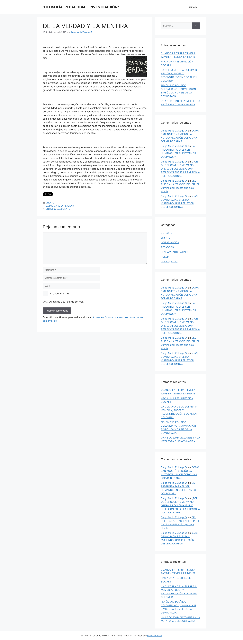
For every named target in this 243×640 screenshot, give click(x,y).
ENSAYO (50, 202)
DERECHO (166, 233)
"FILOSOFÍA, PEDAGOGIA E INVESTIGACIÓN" (81, 7)
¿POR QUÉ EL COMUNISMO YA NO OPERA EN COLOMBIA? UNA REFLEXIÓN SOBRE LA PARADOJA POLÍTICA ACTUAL (180, 168)
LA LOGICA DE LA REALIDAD (60, 206)
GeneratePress (154, 635)
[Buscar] (196, 25)
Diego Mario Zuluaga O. (174, 130)
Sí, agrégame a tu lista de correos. (64, 301)
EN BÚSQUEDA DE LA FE (58, 209)
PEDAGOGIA (168, 247)
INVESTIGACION (170, 242)
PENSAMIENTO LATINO (174, 252)
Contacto (192, 7)
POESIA (165, 256)
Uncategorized (169, 261)
